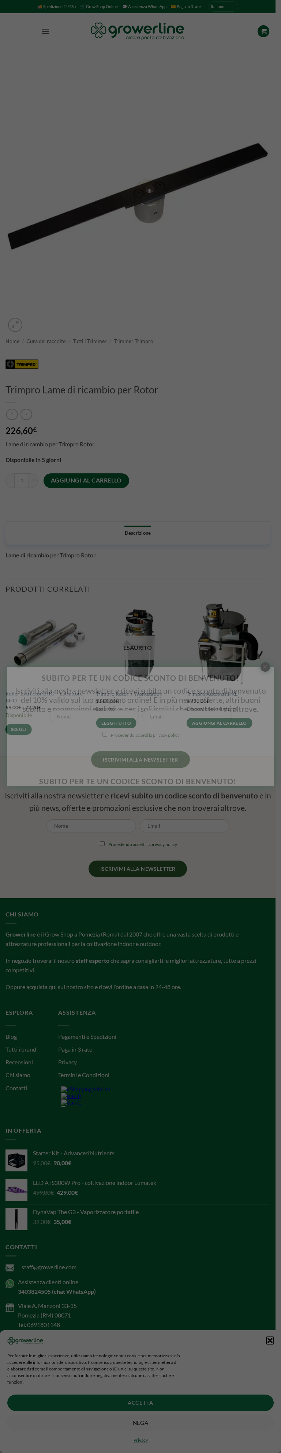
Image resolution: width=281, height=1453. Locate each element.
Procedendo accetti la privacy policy (145, 735)
